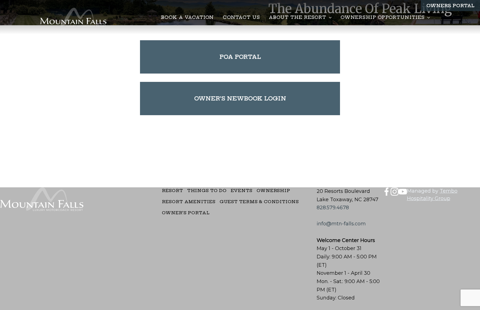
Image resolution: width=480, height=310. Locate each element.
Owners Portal (450, 5)
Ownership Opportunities (383, 17)
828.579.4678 (333, 208)
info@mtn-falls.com (341, 224)
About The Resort (297, 17)
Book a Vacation (187, 17)
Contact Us (241, 17)
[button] (329, 17)
